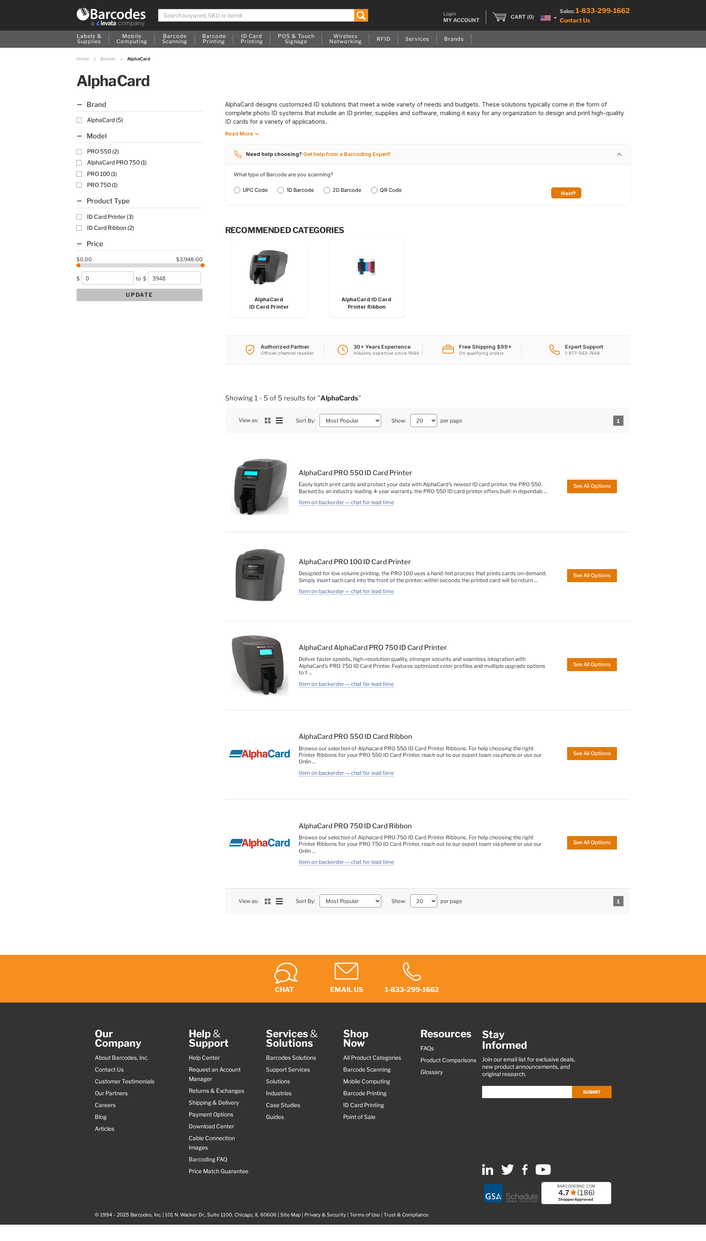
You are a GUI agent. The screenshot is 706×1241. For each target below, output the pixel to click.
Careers (105, 1105)
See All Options (592, 486)
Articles (104, 1128)
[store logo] (111, 17)
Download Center (211, 1126)
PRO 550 (103, 151)
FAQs (427, 1048)
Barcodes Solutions (291, 1057)
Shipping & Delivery (214, 1102)
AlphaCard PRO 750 (117, 162)
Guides (275, 1117)
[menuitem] (89, 39)
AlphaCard (105, 120)
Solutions (278, 1081)
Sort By (305, 421)
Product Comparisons (448, 1060)
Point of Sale (359, 1117)
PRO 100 (102, 174)
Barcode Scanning (367, 1069)
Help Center (204, 1057)
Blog (101, 1117)
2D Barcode (347, 190)
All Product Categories (372, 1057)
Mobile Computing (366, 1081)
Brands (108, 59)
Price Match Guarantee (218, 1171)
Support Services (288, 1069)
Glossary (431, 1072)
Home (83, 59)
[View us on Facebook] (524, 1173)
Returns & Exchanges (216, 1091)
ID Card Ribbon (110, 228)
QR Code (391, 190)
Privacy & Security (325, 1215)
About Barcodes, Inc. (121, 1057)
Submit (592, 1092)
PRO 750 (102, 185)
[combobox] (263, 15)
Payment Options (211, 1114)
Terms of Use (365, 1215)
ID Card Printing (363, 1105)
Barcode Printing (365, 1093)
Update (139, 294)
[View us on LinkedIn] (487, 1173)
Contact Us (575, 20)
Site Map (290, 1215)
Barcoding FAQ (208, 1159)
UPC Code (255, 190)
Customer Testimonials (124, 1081)
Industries (279, 1093)
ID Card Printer (110, 217)
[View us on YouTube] (543, 1173)
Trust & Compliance (406, 1215)
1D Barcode (300, 190)
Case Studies (283, 1105)
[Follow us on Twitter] (507, 1173)
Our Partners (111, 1093)
